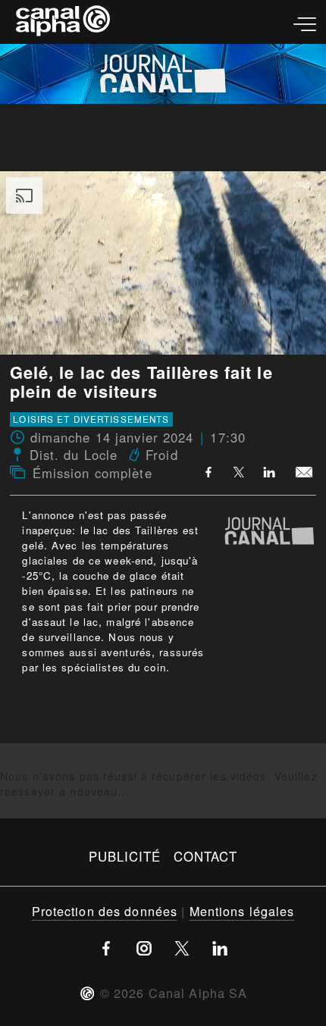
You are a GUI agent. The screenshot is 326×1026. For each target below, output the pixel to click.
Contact (206, 856)
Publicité (125, 856)
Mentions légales (242, 911)
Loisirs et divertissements (91, 420)
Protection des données (105, 911)
